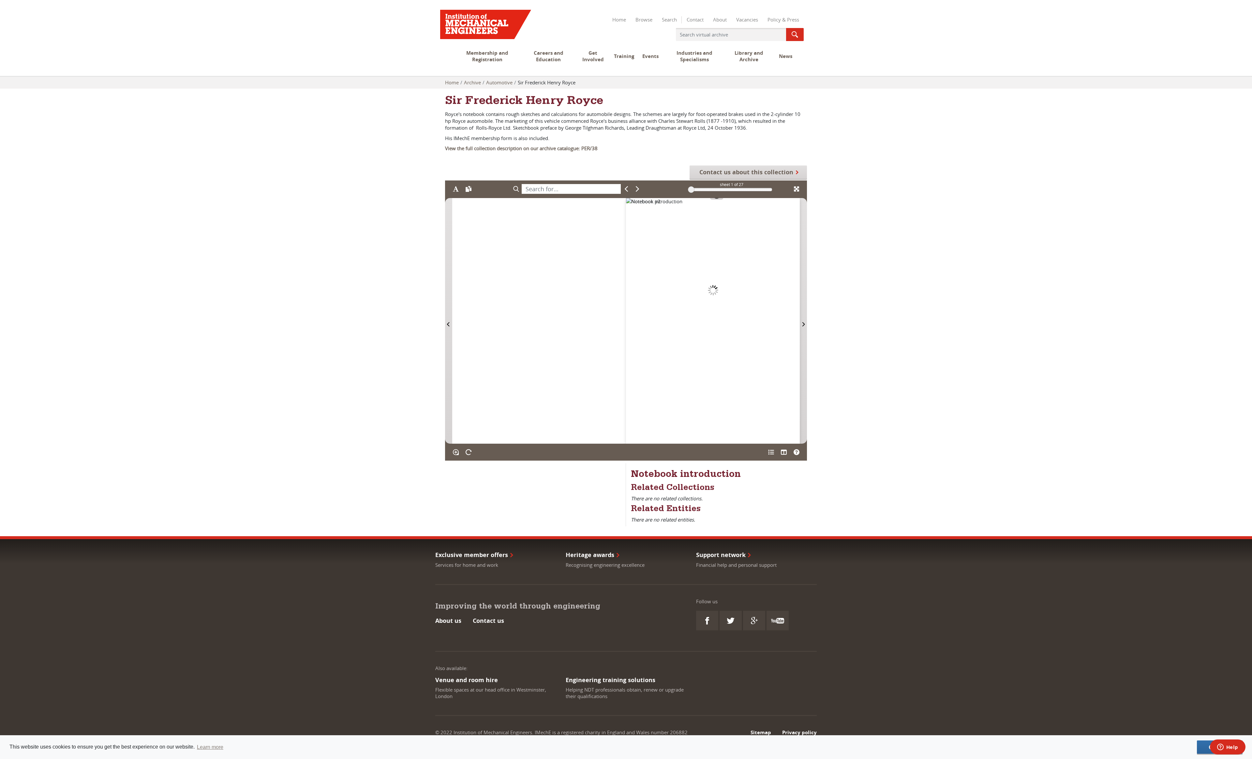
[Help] (796, 452)
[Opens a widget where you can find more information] (1227, 747)
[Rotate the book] (468, 452)
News (785, 56)
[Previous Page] (448, 321)
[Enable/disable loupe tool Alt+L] (455, 452)
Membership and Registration (487, 56)
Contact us (488, 621)
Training (624, 56)
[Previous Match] (626, 189)
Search (669, 19)
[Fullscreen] (796, 189)
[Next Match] (637, 189)
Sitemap (761, 732)
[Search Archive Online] (795, 34)
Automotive (499, 82)
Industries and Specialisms (694, 56)
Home (619, 19)
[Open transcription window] (468, 189)
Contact (695, 19)
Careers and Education (548, 56)
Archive (472, 82)
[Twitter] (731, 620)
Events (650, 56)
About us (448, 621)
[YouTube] (778, 620)
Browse (643, 19)
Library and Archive (749, 56)
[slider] (691, 189)
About (720, 19)
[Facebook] (707, 620)
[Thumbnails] (783, 452)
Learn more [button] (210, 747)
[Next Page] (803, 321)
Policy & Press (783, 19)
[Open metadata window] (771, 452)
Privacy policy (799, 732)
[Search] (516, 189)
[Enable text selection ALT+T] (455, 189)
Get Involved (593, 56)
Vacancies (747, 19)
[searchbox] (571, 189)
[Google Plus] (754, 620)
